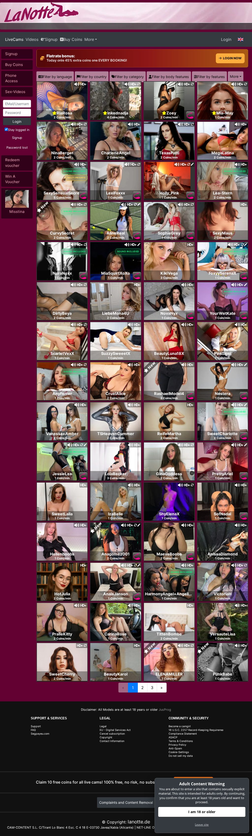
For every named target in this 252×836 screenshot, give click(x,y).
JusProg (165, 709)
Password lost (17, 147)
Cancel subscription (112, 733)
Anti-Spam (175, 748)
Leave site (202, 824)
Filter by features (211, 77)
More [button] (234, 76)
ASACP (173, 737)
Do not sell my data (181, 755)
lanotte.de (139, 822)
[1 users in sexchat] (115, 100)
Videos (32, 39)
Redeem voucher (12, 163)
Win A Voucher (12, 179)
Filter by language (57, 77)
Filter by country (93, 77)
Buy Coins (72, 39)
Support (36, 726)
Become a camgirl (180, 726)
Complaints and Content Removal (126, 802)
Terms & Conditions (181, 741)
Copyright (106, 737)
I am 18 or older (201, 811)
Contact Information (112, 741)
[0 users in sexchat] (62, 100)
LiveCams (14, 39)
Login (226, 39)
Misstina (17, 211)
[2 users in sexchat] (222, 100)
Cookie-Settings (179, 752)
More (89, 39)
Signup (51, 39)
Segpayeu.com (40, 733)
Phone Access (11, 78)
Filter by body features (170, 77)
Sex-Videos (15, 91)
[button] (240, 39)
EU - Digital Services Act (115, 730)
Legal (103, 726)
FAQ (33, 730)
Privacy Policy (177, 744)
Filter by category (129, 77)
